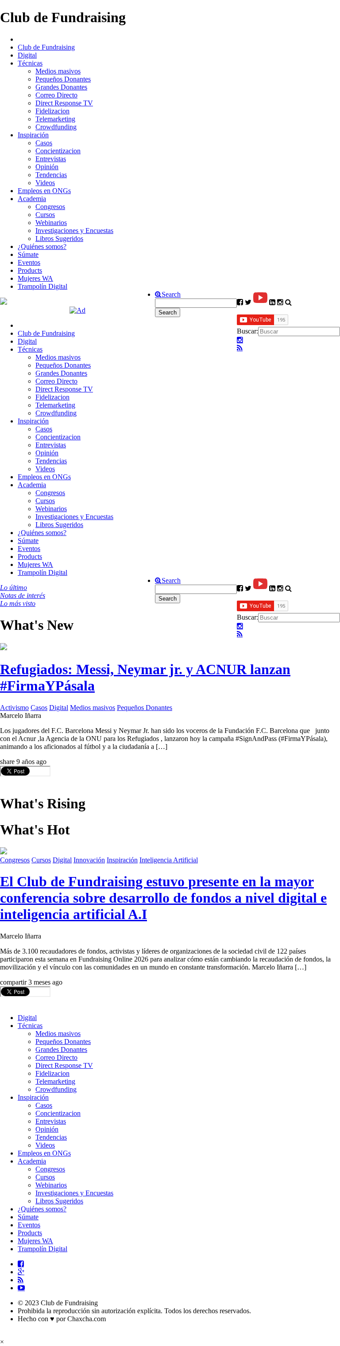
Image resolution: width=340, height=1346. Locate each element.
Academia (32, 198)
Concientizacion (58, 151)
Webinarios (51, 222)
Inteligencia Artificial (168, 860)
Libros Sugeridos (59, 238)
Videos (45, 182)
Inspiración (33, 135)
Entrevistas (50, 159)
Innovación (89, 860)
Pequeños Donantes (63, 79)
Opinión (46, 167)
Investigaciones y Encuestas (74, 230)
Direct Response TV (64, 103)
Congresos (50, 206)
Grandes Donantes (61, 87)
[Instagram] (240, 340)
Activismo (14, 707)
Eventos (29, 262)
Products (30, 270)
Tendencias (51, 174)
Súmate (28, 254)
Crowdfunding (56, 127)
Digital (27, 55)
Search (171, 294)
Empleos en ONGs (44, 190)
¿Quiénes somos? (42, 246)
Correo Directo (56, 95)
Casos (43, 143)
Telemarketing (55, 119)
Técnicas (30, 63)
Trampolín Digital (42, 286)
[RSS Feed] (240, 348)
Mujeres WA (35, 278)
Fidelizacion (52, 111)
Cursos (45, 214)
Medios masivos (58, 71)
